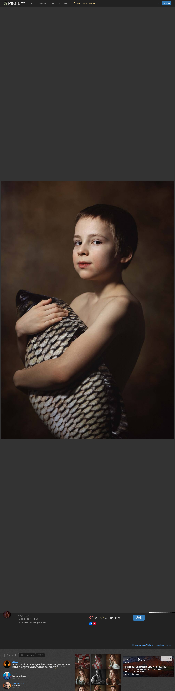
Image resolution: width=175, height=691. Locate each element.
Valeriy (14, 673)
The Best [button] (55, 3)
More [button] (66, 3)
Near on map (27, 655)
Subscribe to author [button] (138, 617)
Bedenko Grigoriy (18, 683)
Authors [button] (42, 3)
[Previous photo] (2, 300)
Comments (12, 655)
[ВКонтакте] (90, 623)
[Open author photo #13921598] (98, 677)
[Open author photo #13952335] (82, 661)
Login (157, 3)
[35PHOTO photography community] (14, 3)
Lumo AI (15, 662)
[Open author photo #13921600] (82, 677)
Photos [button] (31, 3)
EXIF (40, 655)
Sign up (167, 3)
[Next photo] (172, 300)
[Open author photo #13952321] (98, 661)
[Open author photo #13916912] (113, 677)
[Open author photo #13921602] (113, 661)
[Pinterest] (94, 623)
